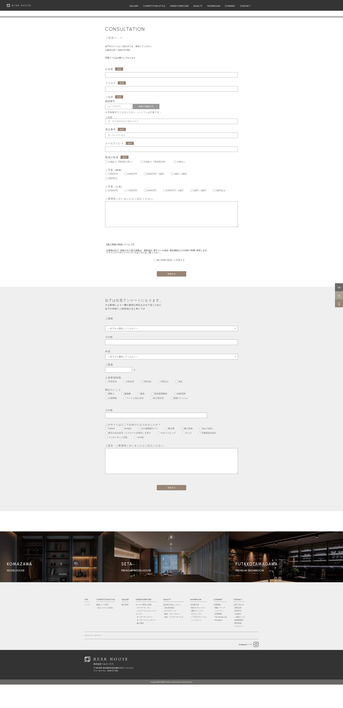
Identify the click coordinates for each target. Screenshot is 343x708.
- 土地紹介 (237, 614)
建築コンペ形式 (102, 605)
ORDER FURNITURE (179, 6)
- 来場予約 (237, 611)
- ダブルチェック (169, 611)
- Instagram (218, 620)
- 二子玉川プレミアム (198, 618)
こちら (141, 252)
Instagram (243, 644)
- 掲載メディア (219, 608)
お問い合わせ (238, 605)
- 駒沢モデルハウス (197, 608)
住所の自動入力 (146, 106)
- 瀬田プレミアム (196, 612)
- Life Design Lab (220, 617)
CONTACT (245, 6)
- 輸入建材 (140, 623)
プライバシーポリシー (93, 635)
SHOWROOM (213, 6)
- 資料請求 (237, 608)
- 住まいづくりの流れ (104, 608)
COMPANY (230, 6)
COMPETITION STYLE (154, 6)
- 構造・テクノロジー (171, 614)
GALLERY (134, 6)
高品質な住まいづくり (172, 605)
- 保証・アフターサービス (173, 617)
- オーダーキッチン (143, 608)
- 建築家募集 (238, 620)
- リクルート (238, 626)
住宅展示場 (194, 605)
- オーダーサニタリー (144, 617)
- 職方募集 (237, 623)
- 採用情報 (218, 614)
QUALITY (198, 6)
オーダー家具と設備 (143, 605)
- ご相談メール (239, 617)
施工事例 (125, 605)
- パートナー (218, 611)
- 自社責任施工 (169, 608)
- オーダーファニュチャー (146, 620)
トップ (87, 605)
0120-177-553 (124, 50)
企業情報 (217, 605)
